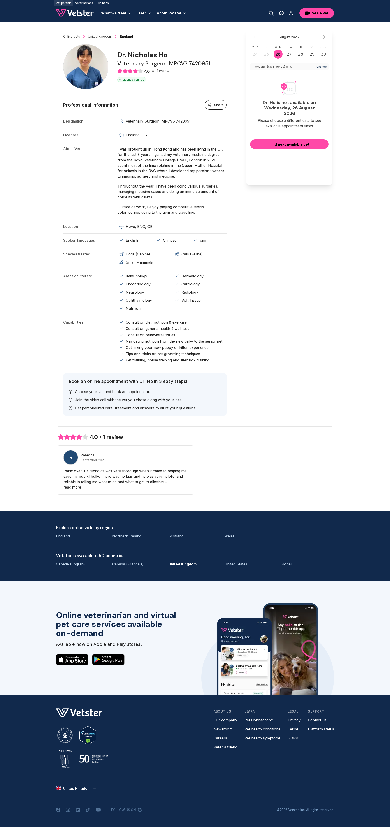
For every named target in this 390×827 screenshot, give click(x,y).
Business (103, 3)
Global (286, 564)
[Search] (271, 13)
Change (321, 66)
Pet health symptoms (262, 738)
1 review (163, 71)
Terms (293, 729)
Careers (220, 738)
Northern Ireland (126, 536)
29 (312, 54)
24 (255, 54)
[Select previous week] (254, 37)
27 (289, 54)
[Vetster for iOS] (72, 659)
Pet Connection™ (258, 720)
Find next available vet (289, 144)
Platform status (321, 729)
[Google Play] (108, 659)
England (63, 536)
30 (323, 54)
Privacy (294, 720)
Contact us (317, 720)
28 (300, 54)
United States (235, 564)
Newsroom (223, 729)
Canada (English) (70, 564)
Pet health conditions (262, 729)
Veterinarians (84, 3)
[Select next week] (324, 37)
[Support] (281, 13)
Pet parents (64, 3)
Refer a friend (225, 747)
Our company (225, 720)
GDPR (293, 738)
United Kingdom (182, 564)
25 (266, 54)
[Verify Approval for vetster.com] (88, 735)
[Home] (75, 13)
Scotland (175, 536)
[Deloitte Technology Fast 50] (93, 759)
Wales (229, 536)
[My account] (291, 13)
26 (278, 54)
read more (72, 487)
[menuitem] (116, 13)
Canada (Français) (128, 564)
